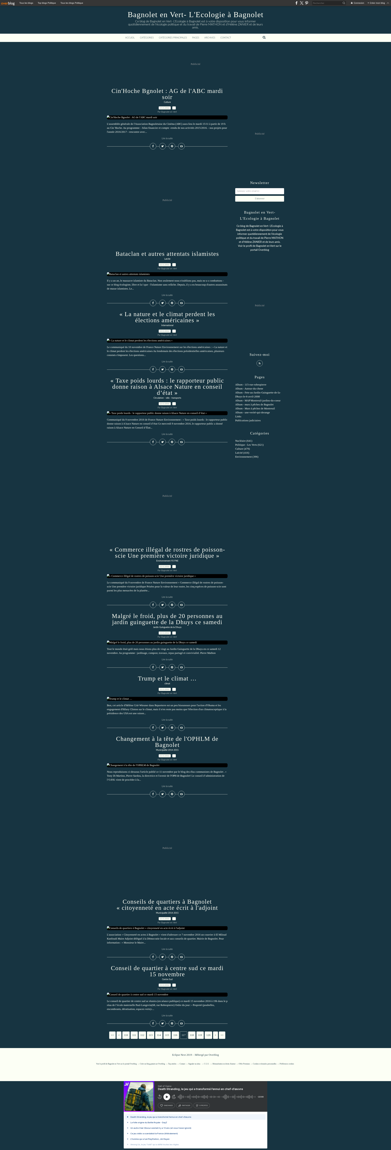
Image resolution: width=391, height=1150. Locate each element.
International (167, 325)
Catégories (147, 38)
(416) (242, 452)
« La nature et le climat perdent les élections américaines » (167, 317)
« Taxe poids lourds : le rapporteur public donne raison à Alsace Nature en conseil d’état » (167, 386)
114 (159, 1035)
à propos (203, 1105)
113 (151, 1035)
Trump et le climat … (167, 678)
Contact (225, 38)
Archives (209, 38)
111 (134, 1035)
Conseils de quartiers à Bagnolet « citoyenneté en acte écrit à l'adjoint (167, 904)
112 (142, 1035)
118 (192, 1035)
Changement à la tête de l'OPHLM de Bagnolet (167, 741)
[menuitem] (130, 38)
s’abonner (168, 1105)
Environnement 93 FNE (167, 561)
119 (200, 1035)
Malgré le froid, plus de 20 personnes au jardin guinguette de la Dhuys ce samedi (167, 619)
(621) (249, 444)
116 (175, 1035)
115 (167, 1035)
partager (186, 1105)
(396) (246, 456)
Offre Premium (244, 1064)
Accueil (130, 38)
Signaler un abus (194, 1064)
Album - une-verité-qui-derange (252, 412)
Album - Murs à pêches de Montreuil (255, 408)
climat (167, 684)
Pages (195, 38)
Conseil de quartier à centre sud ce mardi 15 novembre (167, 971)
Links (238, 416)
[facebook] (296, 3)
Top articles (172, 1064)
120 (208, 1035)
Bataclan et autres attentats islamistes (167, 253)
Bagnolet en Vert (265, 246)
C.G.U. (206, 1064)
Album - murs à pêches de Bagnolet (254, 404)
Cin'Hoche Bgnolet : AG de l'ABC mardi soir (167, 93)
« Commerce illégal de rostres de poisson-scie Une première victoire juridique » (167, 552)
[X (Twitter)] (301, 3)
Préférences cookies (287, 1064)
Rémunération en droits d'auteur (224, 1064)
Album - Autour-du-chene (249, 388)
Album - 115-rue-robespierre (250, 384)
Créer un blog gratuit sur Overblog (152, 1064)
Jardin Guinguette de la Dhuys (167, 627)
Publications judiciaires (248, 420)
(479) (242, 448)
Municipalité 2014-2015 (167, 750)
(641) (243, 440)
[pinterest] (307, 3)
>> (222, 1035)
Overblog (214, 1054)
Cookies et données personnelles (264, 1064)
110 (126, 1035)
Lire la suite (167, 138)
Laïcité (167, 259)
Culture (167, 102)
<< (112, 1035)
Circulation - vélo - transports (167, 398)
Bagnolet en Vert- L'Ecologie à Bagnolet (195, 14)
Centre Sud (167, 979)
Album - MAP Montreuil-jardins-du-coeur (258, 400)
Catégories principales (173, 38)
